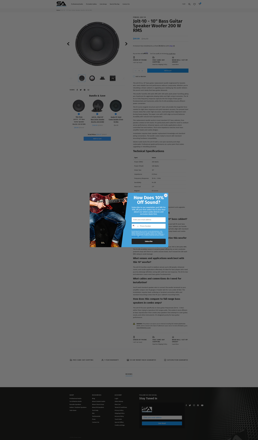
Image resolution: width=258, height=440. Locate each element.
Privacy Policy (135, 236)
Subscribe (148, 241)
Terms (140, 236)
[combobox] (135, 226)
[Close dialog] (165, 195)
